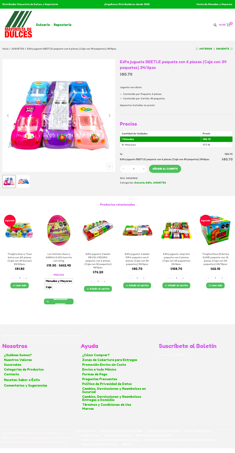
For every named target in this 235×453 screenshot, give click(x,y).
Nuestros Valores (18, 359)
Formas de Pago (94, 374)
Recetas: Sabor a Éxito (22, 380)
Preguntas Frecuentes (99, 379)
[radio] (59, 281)
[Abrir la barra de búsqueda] (215, 25)
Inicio (5, 48)
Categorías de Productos (24, 369)
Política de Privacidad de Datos (107, 383)
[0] (228, 25)
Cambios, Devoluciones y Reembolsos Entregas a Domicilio (111, 398)
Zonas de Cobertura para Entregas (109, 359)
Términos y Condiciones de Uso (106, 404)
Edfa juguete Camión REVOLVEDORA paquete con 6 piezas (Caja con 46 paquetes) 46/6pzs (98, 261)
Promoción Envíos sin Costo (104, 364)
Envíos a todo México (99, 369)
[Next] (110, 116)
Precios (59, 274)
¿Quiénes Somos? (18, 355)
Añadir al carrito (165, 168)
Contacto (11, 374)
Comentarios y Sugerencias (25, 385)
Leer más (21, 285)
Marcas (88, 408)
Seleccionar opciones (60, 301)
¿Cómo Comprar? (96, 355)
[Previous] (8, 116)
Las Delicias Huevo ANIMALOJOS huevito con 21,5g (59, 257)
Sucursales (12, 364)
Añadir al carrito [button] (100, 288)
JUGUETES (17, 48)
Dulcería (43, 24)
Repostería (62, 24)
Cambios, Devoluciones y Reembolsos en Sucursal (114, 390)
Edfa (149, 182)
